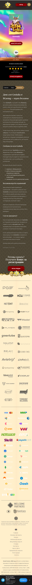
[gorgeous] (21, 68)
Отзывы (16, 544)
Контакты (16, 546)
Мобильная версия (16, 539)
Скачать (16, 555)
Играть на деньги (16, 76)
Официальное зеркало (16, 550)
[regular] (16, 68)
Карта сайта (16, 548)
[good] (18, 68)
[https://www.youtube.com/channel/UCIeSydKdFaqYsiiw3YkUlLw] (16, 529)
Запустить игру (16, 43)
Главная (6, 87)
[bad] (10, 68)
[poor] (13, 68)
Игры (12, 87)
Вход (21, 4)
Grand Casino (6, 109)
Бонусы (16, 537)
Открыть (23, 580)
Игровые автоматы (16, 535)
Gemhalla (19, 87)
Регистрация (16, 268)
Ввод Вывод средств (16, 541)
